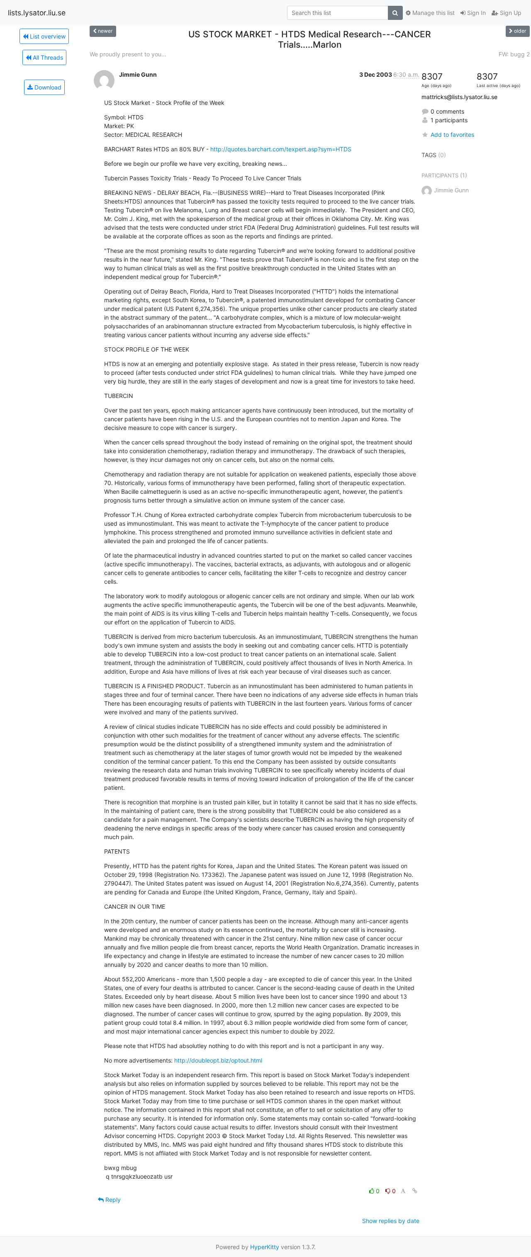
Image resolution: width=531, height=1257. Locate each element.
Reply (112, 1199)
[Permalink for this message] (414, 1191)
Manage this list (433, 12)
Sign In (475, 12)
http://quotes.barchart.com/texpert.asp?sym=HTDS (280, 149)
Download (47, 87)
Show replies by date (390, 1220)
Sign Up (509, 12)
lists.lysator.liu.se (37, 12)
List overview (47, 36)
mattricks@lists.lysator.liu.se (459, 96)
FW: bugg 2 (514, 54)
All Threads (47, 57)
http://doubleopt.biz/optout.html (218, 1060)
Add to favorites (452, 134)
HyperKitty (264, 1246)
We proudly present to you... (128, 54)
